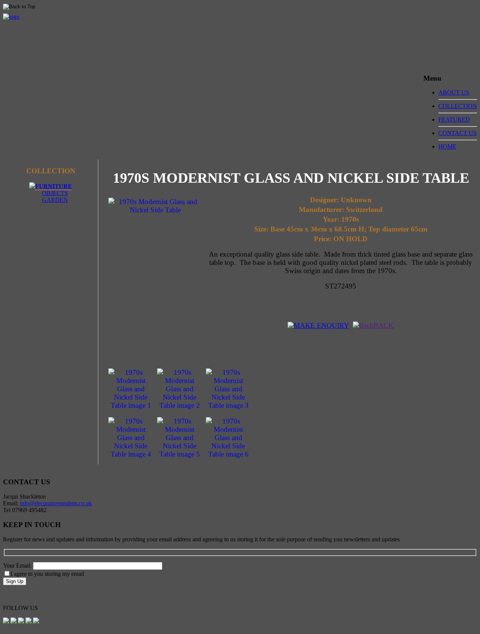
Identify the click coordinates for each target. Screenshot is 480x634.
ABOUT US (453, 92)
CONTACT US (457, 133)
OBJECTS (55, 193)
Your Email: (18, 565)
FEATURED (454, 119)
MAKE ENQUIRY (321, 325)
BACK (384, 325)
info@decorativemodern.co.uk (56, 503)
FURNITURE (53, 186)
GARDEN (55, 200)
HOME (447, 146)
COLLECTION (457, 106)
